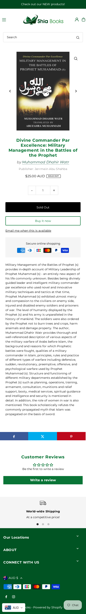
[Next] (76, 91)
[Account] (77, 19)
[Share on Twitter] (42, 436)
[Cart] (83, 19)
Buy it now (43, 221)
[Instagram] (13, 597)
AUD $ (13, 578)
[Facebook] (6, 597)
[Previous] (10, 91)
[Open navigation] (10, 19)
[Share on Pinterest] (71, 436)
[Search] (78, 37)
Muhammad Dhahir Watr (45, 162)
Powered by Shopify (47, 607)
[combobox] (43, 37)
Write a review (43, 480)
